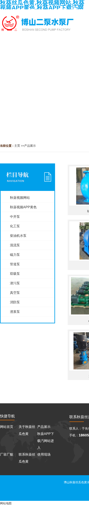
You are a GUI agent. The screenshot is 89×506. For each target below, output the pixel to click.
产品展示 (30, 145)
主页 (17, 145)
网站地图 (6, 503)
